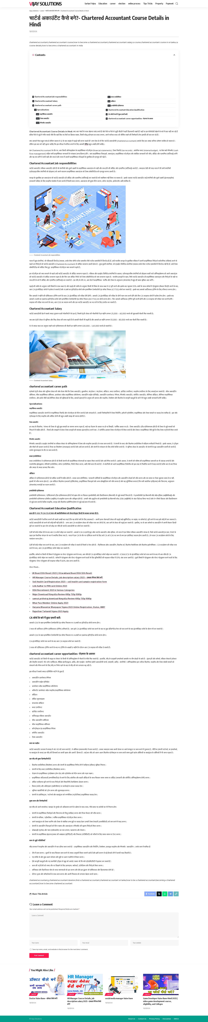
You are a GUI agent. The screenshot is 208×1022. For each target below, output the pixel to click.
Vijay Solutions (45, 4)
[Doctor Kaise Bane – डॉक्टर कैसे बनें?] (47, 984)
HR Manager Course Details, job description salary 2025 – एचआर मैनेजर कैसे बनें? (84, 1001)
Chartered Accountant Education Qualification (126, 110)
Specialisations (43, 110)
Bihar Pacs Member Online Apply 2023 (50, 603)
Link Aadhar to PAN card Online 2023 (49, 586)
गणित (86, 144)
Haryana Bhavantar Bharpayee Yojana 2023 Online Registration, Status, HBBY (68, 607)
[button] (177, 4)
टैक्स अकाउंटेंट (44, 118)
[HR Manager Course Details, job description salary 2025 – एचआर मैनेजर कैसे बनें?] (85, 984)
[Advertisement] (104, 75)
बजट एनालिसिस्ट (116, 97)
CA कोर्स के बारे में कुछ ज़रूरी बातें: (118, 114)
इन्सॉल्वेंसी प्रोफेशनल (117, 105)
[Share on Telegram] (170, 893)
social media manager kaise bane (119, 998)
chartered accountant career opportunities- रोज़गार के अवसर (130, 118)
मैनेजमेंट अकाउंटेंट (45, 123)
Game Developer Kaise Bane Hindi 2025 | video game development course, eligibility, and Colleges (160, 1001)
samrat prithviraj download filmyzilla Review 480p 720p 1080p (61, 598)
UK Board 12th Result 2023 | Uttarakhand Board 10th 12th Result (62, 573)
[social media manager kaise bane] (123, 984)
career (33, 994)
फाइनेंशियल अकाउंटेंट (46, 114)
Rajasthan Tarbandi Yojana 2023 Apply (50, 611)
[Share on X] (159, 893)
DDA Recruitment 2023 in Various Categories (53, 590)
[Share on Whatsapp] (164, 893)
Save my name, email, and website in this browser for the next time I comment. (60, 949)
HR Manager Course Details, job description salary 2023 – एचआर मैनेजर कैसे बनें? (67, 577)
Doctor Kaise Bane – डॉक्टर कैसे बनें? (43, 998)
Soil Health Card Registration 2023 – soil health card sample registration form (69, 581)
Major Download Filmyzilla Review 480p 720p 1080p (57, 594)
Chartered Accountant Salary (46, 101)
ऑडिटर (113, 101)
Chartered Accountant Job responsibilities (50, 97)
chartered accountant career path (48, 105)
